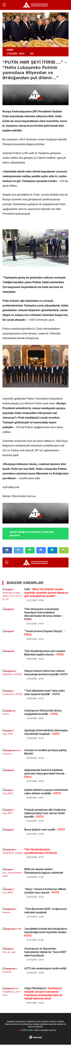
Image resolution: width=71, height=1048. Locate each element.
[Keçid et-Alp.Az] (35, 5)
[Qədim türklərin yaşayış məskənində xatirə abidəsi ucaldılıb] (12, 790)
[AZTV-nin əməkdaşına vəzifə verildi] (12, 968)
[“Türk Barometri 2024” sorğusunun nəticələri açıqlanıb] (12, 909)
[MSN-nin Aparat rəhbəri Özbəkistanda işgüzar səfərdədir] (12, 869)
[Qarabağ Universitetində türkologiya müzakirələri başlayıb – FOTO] (12, 730)
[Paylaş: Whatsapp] (30, 550)
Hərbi (10, 50)
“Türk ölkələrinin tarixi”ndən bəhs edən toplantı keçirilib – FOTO (44, 692)
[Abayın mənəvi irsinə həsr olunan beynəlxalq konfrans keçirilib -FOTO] (12, 671)
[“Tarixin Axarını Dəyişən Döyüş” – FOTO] (12, 631)
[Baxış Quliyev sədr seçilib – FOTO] (12, 829)
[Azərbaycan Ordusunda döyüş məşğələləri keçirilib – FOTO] (12, 710)
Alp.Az (17, 1030)
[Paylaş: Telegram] (52, 550)
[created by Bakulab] (35, 1037)
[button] (64, 550)
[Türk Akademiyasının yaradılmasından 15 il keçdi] (12, 849)
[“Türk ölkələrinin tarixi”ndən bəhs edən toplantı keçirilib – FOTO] (12, 690)
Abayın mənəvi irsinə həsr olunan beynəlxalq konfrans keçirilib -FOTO (45, 672)
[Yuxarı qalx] (61, 1038)
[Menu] (5, 5)
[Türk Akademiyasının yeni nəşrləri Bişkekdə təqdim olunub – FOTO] (12, 651)
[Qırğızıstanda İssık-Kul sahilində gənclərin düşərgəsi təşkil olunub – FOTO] (12, 770)
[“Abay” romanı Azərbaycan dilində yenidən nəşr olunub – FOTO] (12, 889)
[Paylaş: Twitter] (18, 550)
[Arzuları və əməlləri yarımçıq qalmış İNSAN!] (12, 750)
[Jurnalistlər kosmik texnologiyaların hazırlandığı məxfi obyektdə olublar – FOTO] (12, 928)
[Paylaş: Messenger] (41, 550)
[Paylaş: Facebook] (7, 550)
